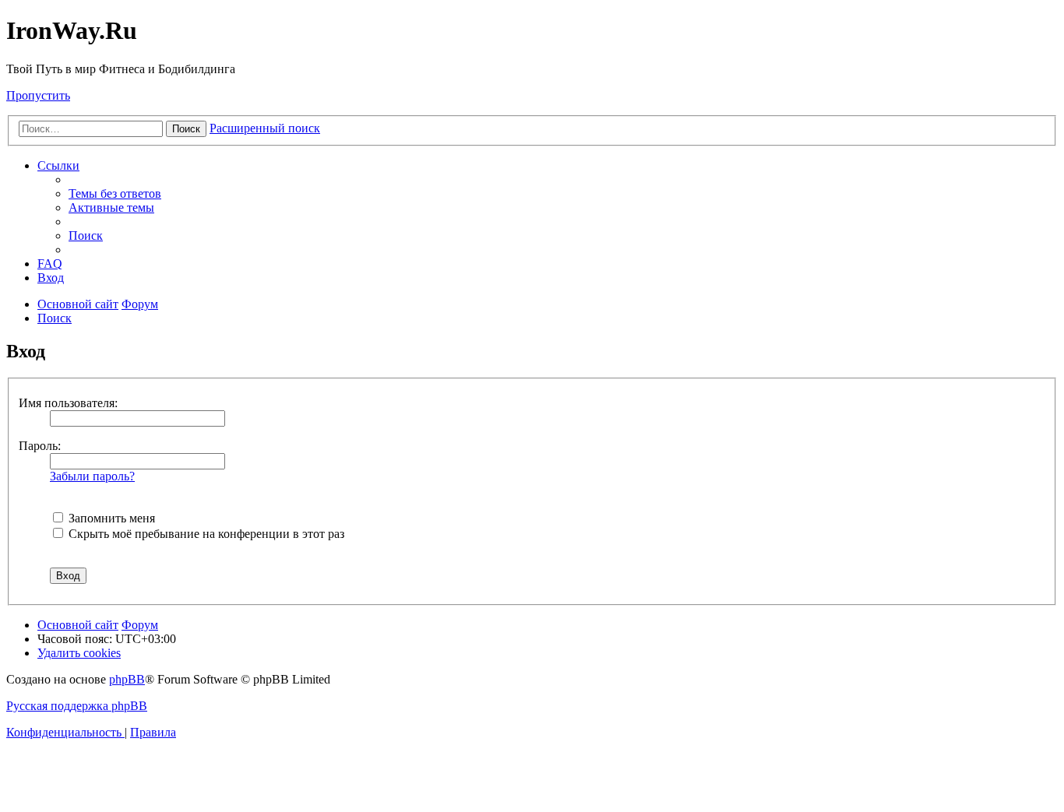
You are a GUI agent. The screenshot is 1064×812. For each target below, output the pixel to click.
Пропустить (38, 95)
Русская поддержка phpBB (76, 705)
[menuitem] (115, 193)
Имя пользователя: (68, 403)
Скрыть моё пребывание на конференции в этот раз (204, 533)
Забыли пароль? (92, 476)
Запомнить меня (110, 518)
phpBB (127, 679)
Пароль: (40, 445)
